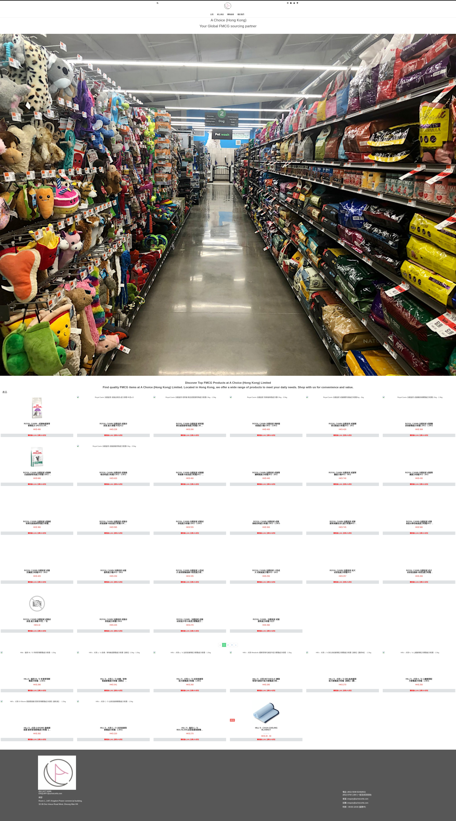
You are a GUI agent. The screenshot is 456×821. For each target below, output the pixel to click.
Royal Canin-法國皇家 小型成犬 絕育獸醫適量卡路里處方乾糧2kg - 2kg (190, 571)
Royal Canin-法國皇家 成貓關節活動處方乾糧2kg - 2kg (342, 425)
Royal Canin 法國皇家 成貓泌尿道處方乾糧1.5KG (113, 620)
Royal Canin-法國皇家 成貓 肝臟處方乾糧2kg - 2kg (37, 571)
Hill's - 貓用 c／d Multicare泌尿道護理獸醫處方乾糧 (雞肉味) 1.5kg (190, 729)
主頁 (212, 14)
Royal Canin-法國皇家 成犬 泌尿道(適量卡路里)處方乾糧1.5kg (419, 571)
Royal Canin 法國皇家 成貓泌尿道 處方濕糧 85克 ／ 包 (37, 620)
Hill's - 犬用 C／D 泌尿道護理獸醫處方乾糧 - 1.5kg (113, 729)
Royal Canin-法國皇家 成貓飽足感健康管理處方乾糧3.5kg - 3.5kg (37, 474)
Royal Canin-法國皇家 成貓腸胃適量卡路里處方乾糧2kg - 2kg (190, 474)
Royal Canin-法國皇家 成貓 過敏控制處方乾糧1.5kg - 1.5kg (266, 522)
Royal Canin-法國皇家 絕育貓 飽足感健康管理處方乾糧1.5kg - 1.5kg (190, 425)
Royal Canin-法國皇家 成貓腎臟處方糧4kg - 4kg (342, 474)
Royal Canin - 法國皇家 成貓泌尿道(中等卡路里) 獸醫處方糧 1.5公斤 (189, 620)
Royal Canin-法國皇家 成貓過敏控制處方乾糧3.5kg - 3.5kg (113, 474)
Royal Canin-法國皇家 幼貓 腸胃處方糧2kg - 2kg (113, 571)
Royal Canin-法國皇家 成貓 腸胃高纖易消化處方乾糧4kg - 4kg (343, 522)
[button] (2, 204)
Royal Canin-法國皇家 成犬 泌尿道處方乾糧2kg (342, 571)
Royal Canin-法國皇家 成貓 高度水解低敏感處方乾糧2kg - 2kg (419, 522)
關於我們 (241, 14)
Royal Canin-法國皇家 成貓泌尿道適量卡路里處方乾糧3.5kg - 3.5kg (113, 522)
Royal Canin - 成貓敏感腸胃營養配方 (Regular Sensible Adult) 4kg (37, 425)
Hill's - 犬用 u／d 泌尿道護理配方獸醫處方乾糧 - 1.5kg (189, 680)
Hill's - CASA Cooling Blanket (266, 729)
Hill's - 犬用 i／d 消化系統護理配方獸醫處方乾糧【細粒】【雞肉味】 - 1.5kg (342, 680)
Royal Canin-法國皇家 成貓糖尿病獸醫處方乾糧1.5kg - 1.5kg (419, 425)
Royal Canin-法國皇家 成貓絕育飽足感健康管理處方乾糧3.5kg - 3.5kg (37, 522)
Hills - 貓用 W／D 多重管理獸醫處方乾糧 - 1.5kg (37, 680)
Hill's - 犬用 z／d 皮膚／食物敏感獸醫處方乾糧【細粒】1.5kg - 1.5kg (113, 680)
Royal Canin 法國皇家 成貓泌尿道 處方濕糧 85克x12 (113, 425)
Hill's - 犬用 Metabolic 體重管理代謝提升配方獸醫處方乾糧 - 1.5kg (266, 680)
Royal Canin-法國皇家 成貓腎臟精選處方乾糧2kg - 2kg (266, 474)
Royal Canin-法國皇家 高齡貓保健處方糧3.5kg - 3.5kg (266, 425)
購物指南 (230, 14)
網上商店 (220, 14)
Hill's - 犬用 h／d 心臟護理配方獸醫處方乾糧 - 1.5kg (419, 680)
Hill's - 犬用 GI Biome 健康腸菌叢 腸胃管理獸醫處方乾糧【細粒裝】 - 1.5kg (37, 729)
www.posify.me (293, 818)
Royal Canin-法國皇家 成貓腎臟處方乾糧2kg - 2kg (419, 474)
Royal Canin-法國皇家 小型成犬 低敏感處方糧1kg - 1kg (266, 571)
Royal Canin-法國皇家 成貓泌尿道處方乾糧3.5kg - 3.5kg (190, 522)
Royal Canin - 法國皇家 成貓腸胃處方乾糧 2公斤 (266, 620)
